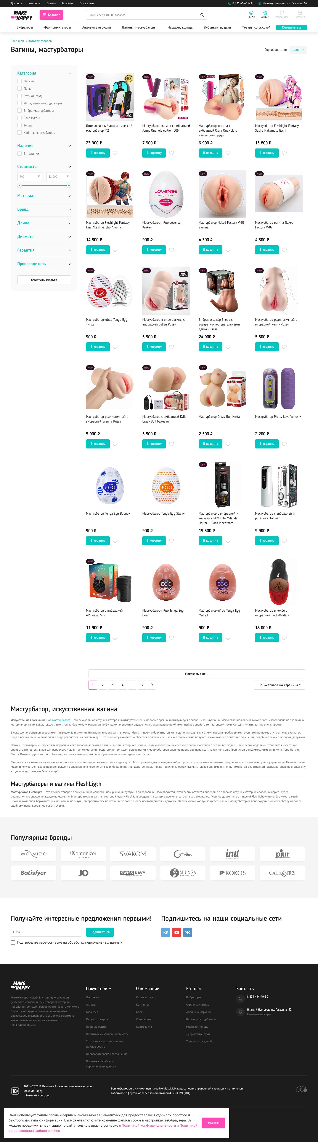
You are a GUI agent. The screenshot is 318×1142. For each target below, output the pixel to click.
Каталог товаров (40, 41)
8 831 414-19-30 (243, 3)
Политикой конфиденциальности (149, 1125)
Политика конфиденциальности (107, 1034)
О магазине (87, 3)
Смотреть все (292, 27)
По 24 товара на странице (278, 685)
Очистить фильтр (44, 280)
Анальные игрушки (96, 27)
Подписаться (100, 932)
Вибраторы (24, 27)
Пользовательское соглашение (106, 1054)
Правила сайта (96, 1027)
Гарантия (68, 3)
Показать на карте (259, 1014)
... (132, 685)
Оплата (51, 3)
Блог (139, 1012)
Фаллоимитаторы (57, 27)
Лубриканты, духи (217, 27)
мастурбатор (60, 720)
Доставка (16, 3)
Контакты (34, 3)
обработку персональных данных (95, 942)
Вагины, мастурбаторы (139, 27)
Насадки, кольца (180, 27)
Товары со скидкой (256, 27)
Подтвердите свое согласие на (69, 942)
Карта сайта (144, 1027)
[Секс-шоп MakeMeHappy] (21, 16)
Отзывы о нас (145, 997)
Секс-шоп (17, 41)
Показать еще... (196, 674)
